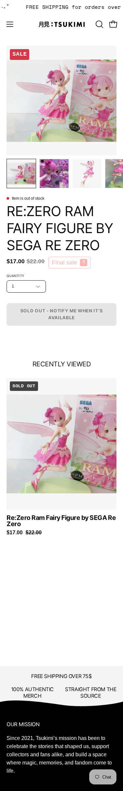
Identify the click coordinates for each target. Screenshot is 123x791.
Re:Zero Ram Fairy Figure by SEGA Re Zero (61, 521)
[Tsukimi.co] (62, 24)
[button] (98, 24)
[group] (61, 457)
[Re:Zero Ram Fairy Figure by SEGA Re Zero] (21, 173)
